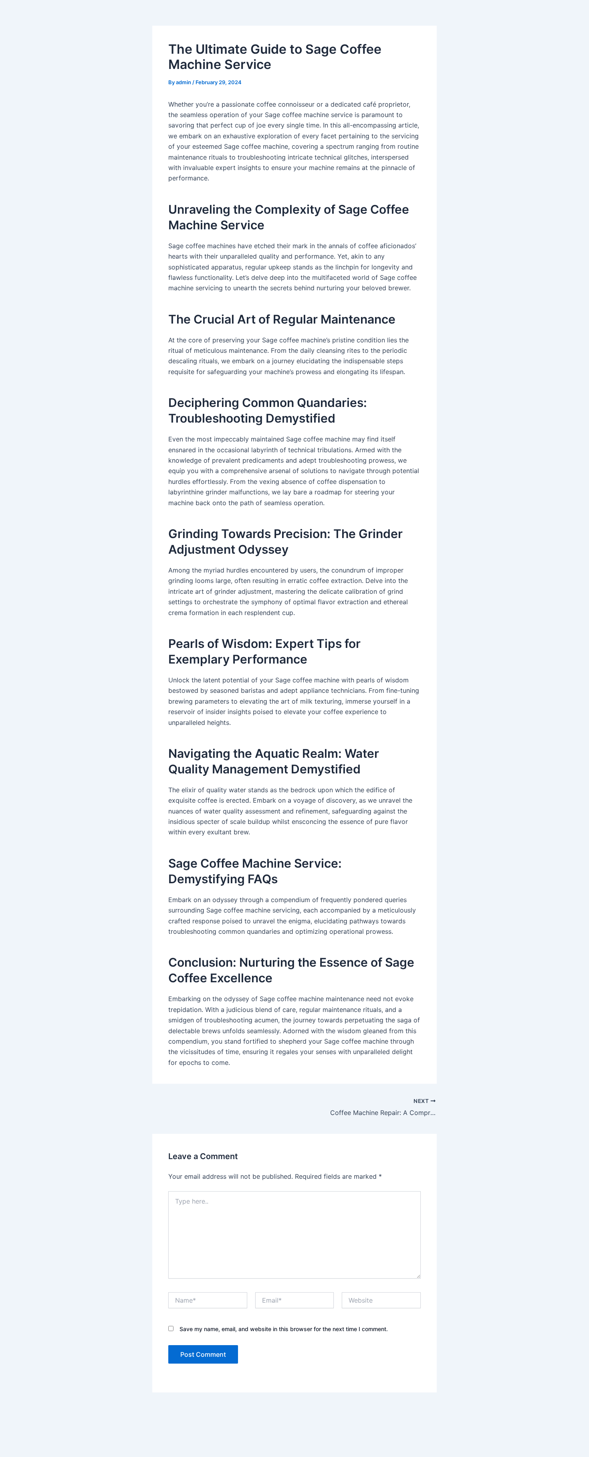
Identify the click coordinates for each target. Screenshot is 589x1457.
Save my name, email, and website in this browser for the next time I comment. (284, 1328)
